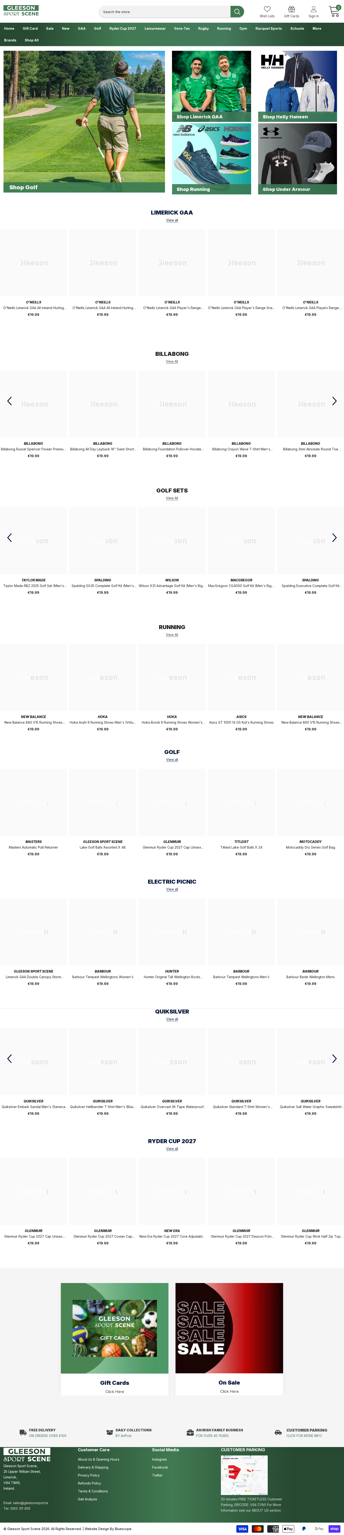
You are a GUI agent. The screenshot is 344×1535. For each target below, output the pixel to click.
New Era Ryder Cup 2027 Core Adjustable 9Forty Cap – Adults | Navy (172, 1236)
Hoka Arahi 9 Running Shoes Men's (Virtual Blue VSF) (103, 722)
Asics (241, 717)
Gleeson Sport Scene (103, 842)
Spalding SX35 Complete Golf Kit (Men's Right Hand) (103, 586)
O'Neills (33, 302)
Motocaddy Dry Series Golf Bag (310, 847)
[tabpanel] (114, 1339)
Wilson (172, 580)
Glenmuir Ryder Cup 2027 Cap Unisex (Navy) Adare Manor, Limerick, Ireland (172, 847)
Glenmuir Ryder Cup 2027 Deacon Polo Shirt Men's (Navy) (241, 1236)
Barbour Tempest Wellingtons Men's (241, 977)
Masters (34, 842)
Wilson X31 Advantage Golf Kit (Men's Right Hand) (172, 586)
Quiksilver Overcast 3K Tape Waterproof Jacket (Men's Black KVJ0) (172, 1107)
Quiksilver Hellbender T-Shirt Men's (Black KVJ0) (103, 1107)
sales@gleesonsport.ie (30, 1503)
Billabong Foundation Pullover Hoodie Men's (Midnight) (172, 449)
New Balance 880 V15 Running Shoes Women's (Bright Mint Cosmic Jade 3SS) (33, 722)
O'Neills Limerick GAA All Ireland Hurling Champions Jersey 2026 (33, 308)
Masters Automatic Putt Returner (33, 847)
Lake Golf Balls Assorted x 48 (103, 847)
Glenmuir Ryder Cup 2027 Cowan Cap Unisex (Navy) (102, 1236)
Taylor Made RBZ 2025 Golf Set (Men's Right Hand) (33, 586)
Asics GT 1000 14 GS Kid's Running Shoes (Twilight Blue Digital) (241, 722)
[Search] (171, 11)
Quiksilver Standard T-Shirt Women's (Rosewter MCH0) (241, 1107)
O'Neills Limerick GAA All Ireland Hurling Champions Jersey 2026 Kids (103, 308)
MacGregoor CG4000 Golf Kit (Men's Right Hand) (241, 586)
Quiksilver (33, 1101)
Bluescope (123, 1529)
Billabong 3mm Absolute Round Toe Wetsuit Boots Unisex (310, 449)
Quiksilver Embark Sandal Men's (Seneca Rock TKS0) (33, 1107)
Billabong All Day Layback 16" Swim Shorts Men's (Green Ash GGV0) (102, 449)
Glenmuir (172, 842)
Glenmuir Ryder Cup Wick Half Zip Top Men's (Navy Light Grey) (310, 1236)
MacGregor (241, 580)
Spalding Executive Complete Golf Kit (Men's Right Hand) (310, 586)
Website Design (97, 1529)
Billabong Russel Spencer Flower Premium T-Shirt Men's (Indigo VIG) (33, 449)
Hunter (172, 971)
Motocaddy (311, 842)
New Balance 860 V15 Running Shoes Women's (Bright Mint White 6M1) (311, 722)
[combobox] (165, 11)
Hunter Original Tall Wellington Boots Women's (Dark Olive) (172, 977)
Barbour (103, 971)
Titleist (241, 842)
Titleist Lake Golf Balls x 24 (241, 847)
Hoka (103, 717)
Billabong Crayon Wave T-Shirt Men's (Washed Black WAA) (241, 449)
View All (172, 361)
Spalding (102, 580)
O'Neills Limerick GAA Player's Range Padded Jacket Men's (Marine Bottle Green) (172, 308)
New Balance (33, 717)
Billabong (33, 443)
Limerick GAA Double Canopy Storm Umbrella (33, 977)
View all (172, 220)
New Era (172, 1231)
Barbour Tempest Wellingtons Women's (102, 977)
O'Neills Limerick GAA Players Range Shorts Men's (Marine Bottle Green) (310, 308)
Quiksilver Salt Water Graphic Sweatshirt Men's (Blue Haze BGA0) (310, 1107)
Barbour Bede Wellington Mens (310, 977)
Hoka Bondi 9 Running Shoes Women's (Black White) (172, 722)
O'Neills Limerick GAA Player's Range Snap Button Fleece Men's (241, 308)
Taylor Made (34, 580)
